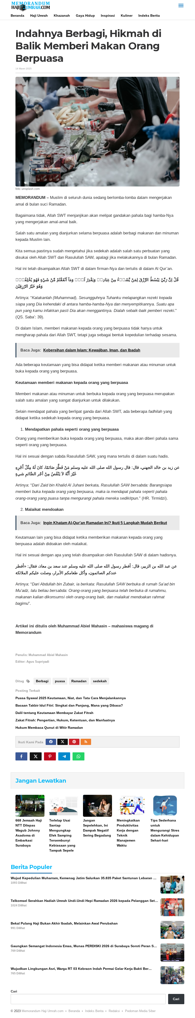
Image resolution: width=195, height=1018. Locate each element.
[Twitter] (62, 742)
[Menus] (181, 6)
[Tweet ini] (36, 756)
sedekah (100, 681)
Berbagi (42, 681)
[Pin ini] (50, 756)
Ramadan (79, 681)
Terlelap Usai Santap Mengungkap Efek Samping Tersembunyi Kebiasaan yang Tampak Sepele (62, 835)
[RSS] (86, 742)
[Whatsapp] (78, 756)
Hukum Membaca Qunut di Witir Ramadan (49, 727)
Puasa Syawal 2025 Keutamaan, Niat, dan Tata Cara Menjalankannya (70, 698)
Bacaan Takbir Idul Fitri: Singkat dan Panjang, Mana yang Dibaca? (69, 705)
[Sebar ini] (21, 756)
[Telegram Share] (64, 756)
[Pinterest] (74, 742)
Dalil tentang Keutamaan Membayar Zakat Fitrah (54, 713)
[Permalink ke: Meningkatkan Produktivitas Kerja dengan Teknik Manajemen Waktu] (131, 806)
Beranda (74, 1011)
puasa (60, 681)
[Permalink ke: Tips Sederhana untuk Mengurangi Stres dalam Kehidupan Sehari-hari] (165, 806)
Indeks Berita (94, 1011)
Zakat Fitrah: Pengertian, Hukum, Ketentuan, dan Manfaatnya (65, 720)
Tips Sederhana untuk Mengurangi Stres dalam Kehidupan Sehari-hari (165, 830)
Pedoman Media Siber (140, 1011)
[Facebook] (51, 742)
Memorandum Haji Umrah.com (42, 1011)
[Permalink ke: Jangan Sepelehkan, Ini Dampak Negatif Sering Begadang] (97, 806)
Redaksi (114, 1011)
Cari (14, 991)
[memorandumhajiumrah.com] (30, 6)
